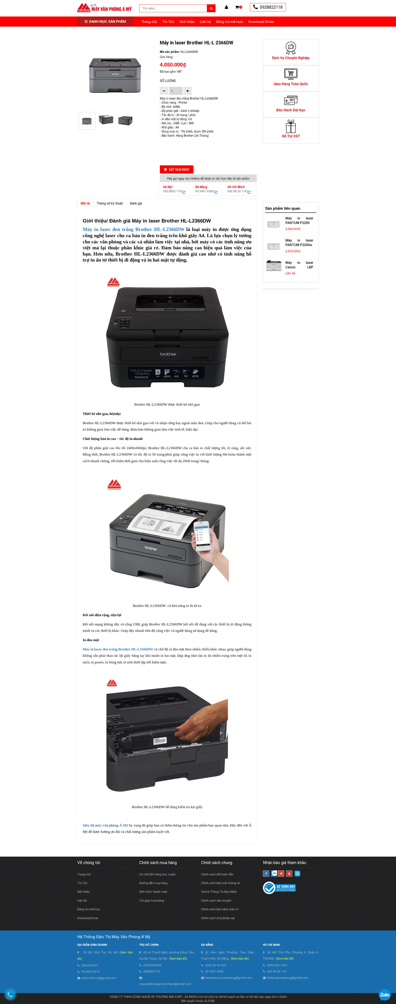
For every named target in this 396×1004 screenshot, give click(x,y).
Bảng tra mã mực (229, 22)
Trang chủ (149, 22)
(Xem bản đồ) (178, 958)
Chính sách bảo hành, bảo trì (219, 909)
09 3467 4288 (204, 191)
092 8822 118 (172, 191)
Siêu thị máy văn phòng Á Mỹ (105, 825)
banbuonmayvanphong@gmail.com (228, 977)
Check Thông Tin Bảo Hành (219, 891)
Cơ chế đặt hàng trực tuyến (157, 874)
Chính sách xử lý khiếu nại (218, 918)
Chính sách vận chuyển (216, 900)
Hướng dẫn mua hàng (153, 883)
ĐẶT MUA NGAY (179, 169)
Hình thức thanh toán (153, 891)
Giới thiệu (187, 22)
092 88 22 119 (236, 191)
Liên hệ (205, 22)
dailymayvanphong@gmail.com (287, 977)
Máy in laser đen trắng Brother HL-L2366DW (118, 649)
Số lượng (168, 81)
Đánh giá (136, 203)
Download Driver (261, 22)
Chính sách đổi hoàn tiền (217, 874)
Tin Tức (168, 22)
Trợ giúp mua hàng (151, 900)
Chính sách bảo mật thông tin (220, 883)
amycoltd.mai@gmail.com (98, 978)
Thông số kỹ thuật (110, 203)
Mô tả (85, 203)
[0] (237, 7)
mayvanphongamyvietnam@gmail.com (165, 984)
